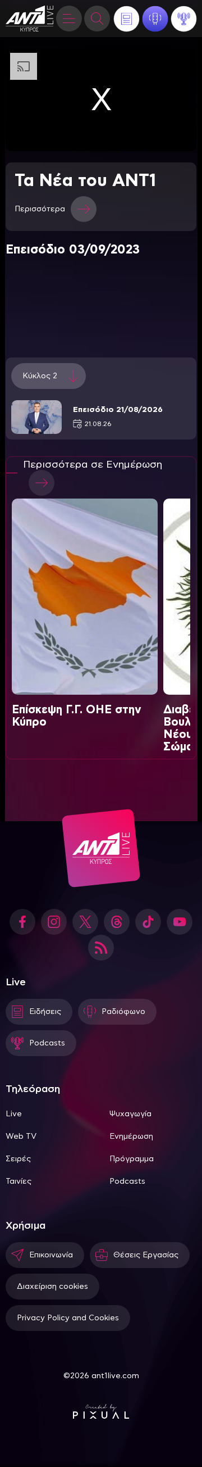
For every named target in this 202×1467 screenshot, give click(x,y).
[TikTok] (148, 922)
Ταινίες (18, 1181)
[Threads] (117, 922)
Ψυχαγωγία (130, 1114)
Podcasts (127, 1181)
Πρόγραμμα (131, 1159)
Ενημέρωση (131, 1136)
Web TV (21, 1136)
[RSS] (101, 948)
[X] (85, 922)
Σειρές (18, 1159)
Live (14, 1114)
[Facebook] (22, 922)
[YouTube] (179, 922)
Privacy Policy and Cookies (68, 1318)
